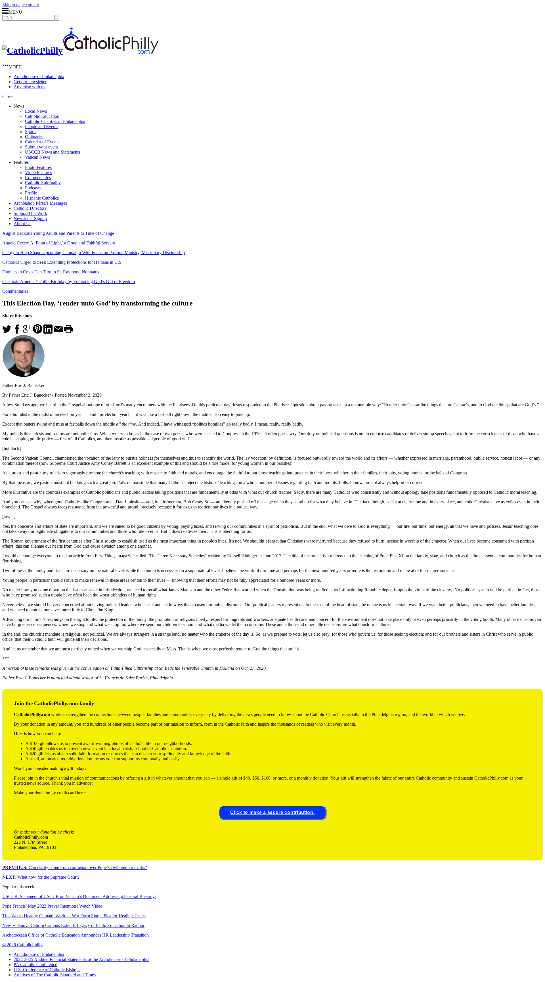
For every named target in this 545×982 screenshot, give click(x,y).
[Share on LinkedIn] (48, 332)
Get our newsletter (30, 81)
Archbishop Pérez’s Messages (40, 203)
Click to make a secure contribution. (272, 812)
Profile (31, 192)
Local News (36, 111)
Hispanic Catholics (42, 198)
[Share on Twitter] (6, 332)
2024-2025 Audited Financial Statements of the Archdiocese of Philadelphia (81, 959)
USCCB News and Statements (52, 152)
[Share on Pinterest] (37, 332)
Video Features (38, 172)
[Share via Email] (58, 332)
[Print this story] (68, 332)
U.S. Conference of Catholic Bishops (47, 969)
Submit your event (41, 147)
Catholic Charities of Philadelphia (55, 121)
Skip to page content (20, 4)
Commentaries (38, 177)
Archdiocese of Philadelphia (39, 76)
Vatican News (37, 157)
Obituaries (34, 136)
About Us (22, 223)
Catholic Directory (30, 208)
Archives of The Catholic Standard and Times (55, 974)
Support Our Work (30, 213)
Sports (30, 131)
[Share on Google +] (27, 332)
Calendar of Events (42, 141)
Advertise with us (29, 86)
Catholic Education (42, 116)
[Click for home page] (80, 50)
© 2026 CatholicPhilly (22, 944)
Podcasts (33, 187)
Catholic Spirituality (43, 182)
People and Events (41, 126)
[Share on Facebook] (17, 332)
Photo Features (38, 167)
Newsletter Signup (30, 218)
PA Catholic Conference (35, 964)
